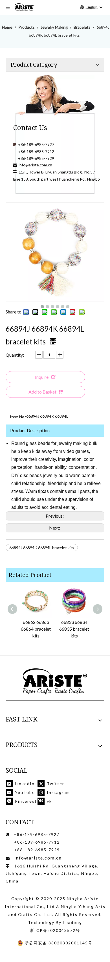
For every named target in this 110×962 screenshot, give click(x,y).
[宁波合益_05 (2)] (55, 682)
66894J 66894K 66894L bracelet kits (41, 547)
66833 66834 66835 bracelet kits (74, 628)
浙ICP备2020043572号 (55, 930)
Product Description (30, 430)
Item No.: (18, 416)
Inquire (42, 377)
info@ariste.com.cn (35, 164)
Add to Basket (42, 391)
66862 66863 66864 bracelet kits (36, 628)
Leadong (72, 922)
